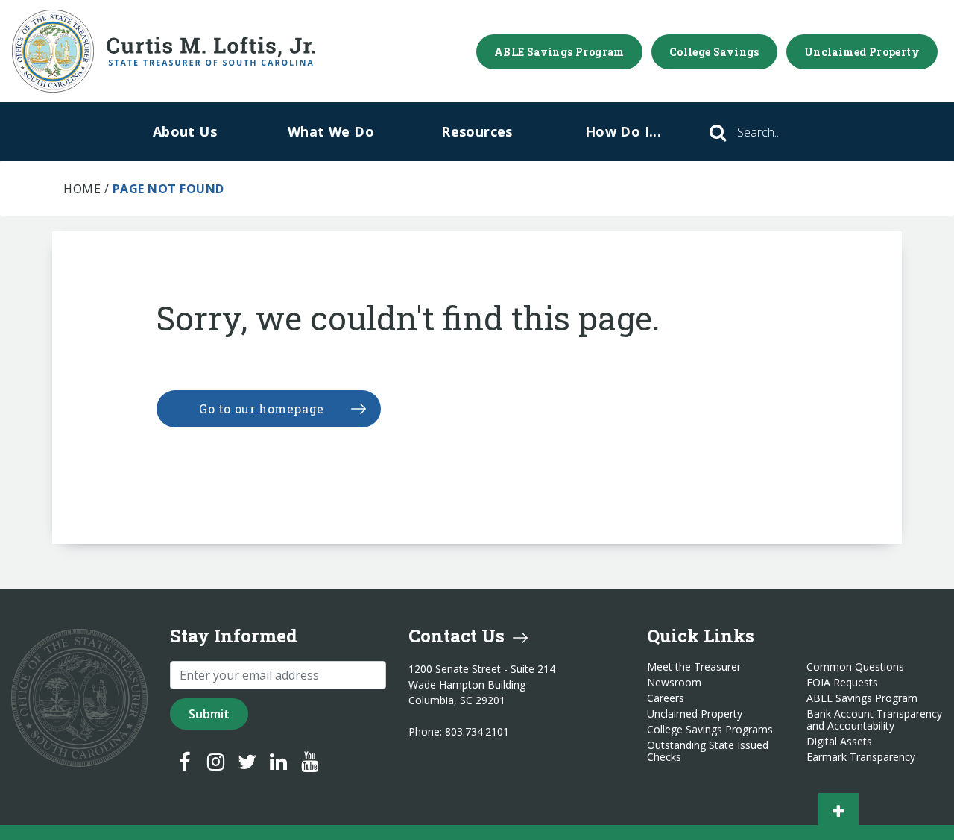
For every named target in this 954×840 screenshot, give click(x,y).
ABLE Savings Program (559, 52)
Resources (477, 131)
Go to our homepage (261, 408)
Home (82, 189)
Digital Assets (839, 741)
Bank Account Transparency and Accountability (874, 720)
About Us (185, 131)
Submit (209, 714)
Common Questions (855, 667)
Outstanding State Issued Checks (707, 751)
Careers (665, 698)
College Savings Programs (710, 730)
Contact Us (458, 636)
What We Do (331, 131)
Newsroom (674, 683)
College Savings (714, 52)
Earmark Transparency (860, 757)
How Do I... (623, 131)
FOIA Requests (842, 683)
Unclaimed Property (862, 52)
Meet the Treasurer (694, 667)
